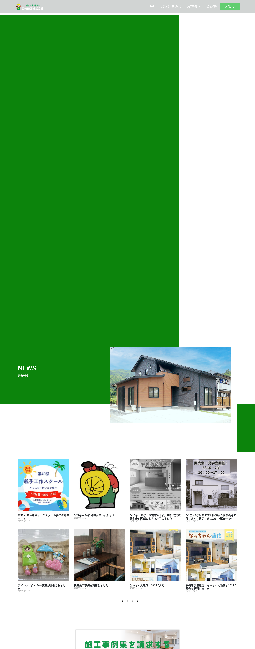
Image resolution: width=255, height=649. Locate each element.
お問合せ (230, 6)
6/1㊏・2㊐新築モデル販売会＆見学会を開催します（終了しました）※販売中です (211, 517)
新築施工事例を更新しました (91, 585)
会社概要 (212, 6)
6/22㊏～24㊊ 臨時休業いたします (94, 515)
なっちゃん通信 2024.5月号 (147, 585)
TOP (152, 6)
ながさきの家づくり (171, 6)
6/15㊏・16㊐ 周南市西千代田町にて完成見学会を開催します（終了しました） (155, 517)
